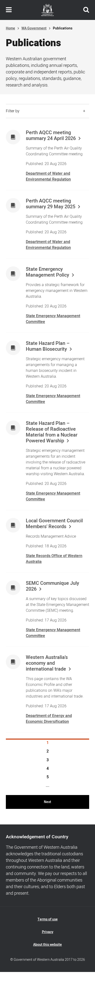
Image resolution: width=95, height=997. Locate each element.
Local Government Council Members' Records (54, 524)
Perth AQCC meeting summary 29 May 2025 (50, 204)
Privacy (47, 932)
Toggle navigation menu (9, 10)
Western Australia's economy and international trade (47, 663)
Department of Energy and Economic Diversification (49, 719)
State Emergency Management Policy (47, 272)
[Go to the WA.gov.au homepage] (47, 10)
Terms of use (48, 919)
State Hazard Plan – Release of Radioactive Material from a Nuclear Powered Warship (51, 432)
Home (10, 28)
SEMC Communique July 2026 (52, 586)
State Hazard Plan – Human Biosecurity (48, 346)
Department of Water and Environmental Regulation (48, 176)
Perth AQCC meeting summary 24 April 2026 (51, 135)
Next (47, 802)
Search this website (86, 10)
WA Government (34, 28)
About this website (47, 944)
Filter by (12, 111)
